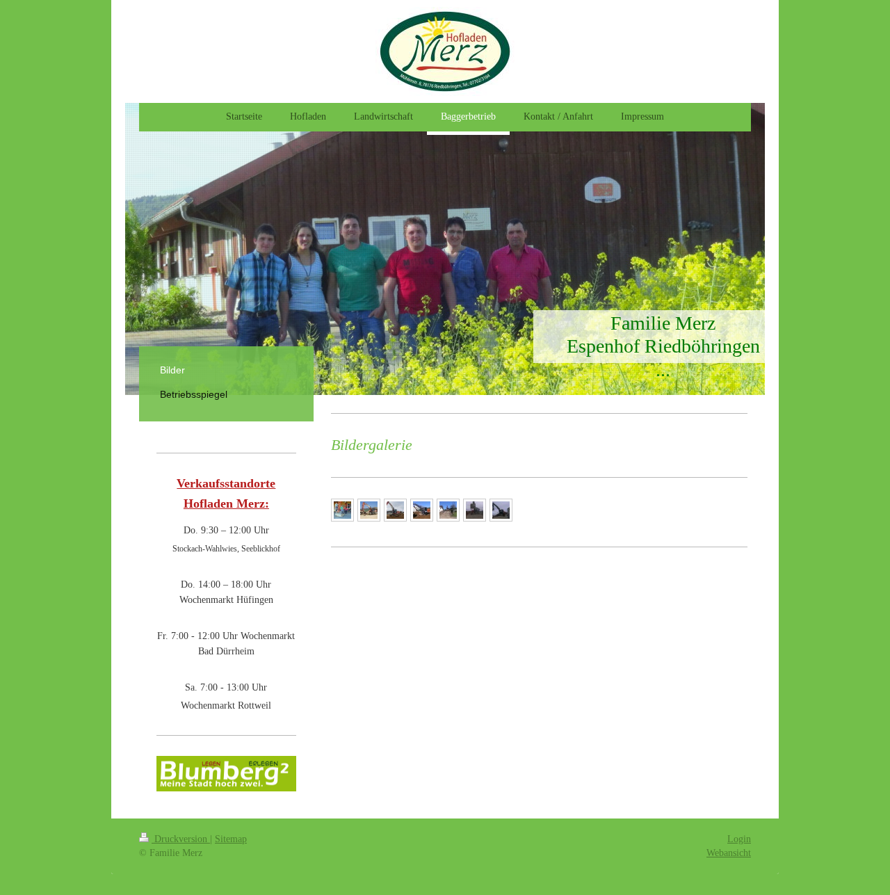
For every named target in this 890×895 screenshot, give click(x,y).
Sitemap (231, 839)
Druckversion (181, 839)
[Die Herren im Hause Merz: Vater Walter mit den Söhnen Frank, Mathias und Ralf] (342, 510)
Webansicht (728, 853)
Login (739, 839)
